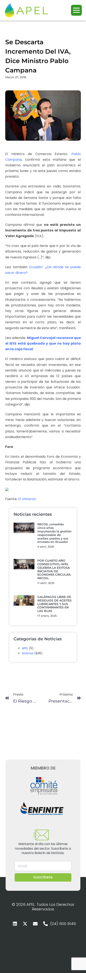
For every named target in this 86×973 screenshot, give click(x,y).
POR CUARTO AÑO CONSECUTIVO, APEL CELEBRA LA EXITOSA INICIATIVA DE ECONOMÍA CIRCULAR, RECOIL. (54, 569)
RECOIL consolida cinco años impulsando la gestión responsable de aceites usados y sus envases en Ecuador (54, 533)
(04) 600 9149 (63, 923)
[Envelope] (35, 923)
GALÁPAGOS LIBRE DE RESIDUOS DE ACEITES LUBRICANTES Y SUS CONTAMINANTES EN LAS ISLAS (54, 604)
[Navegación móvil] (76, 10)
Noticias (27, 653)
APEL (25, 648)
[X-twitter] (25, 923)
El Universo (27, 499)
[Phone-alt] (45, 923)
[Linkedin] (14, 923)
